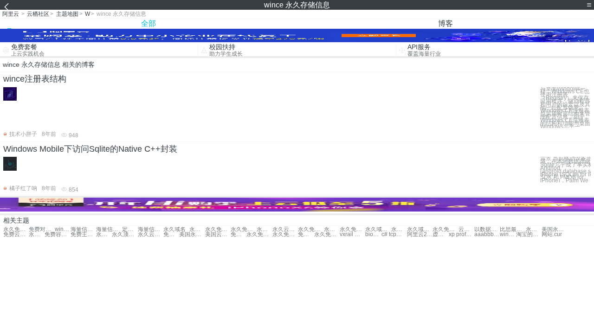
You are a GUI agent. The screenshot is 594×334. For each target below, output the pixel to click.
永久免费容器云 (399, 229)
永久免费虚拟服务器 (285, 234)
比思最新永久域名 (512, 229)
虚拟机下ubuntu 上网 (440, 234)
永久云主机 (285, 229)
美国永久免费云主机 (192, 234)
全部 (148, 23)
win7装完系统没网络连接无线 (508, 234)
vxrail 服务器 (352, 234)
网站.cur (552, 234)
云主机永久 (466, 229)
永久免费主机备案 (352, 229)
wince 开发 (63, 229)
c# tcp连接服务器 (394, 234)
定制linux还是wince (130, 229)
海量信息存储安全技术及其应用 (150, 229)
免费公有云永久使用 (306, 234)
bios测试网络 (373, 234)
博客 (445, 23)
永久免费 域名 (218, 229)
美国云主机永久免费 (218, 234)
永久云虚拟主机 (150, 234)
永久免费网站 (243, 229)
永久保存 (197, 229)
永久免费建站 (264, 229)
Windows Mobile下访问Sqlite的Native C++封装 (90, 149)
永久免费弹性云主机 (327, 234)
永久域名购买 (420, 229)
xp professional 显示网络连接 (461, 234)
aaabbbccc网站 (487, 234)
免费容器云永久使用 (57, 234)
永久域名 (174, 229)
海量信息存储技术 (109, 229)
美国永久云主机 (554, 229)
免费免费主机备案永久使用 (238, 234)
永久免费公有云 (104, 234)
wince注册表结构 (34, 79)
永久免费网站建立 (310, 229)
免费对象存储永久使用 (41, 229)
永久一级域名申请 (534, 229)
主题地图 (67, 14)
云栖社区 (38, 14)
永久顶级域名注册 (124, 234)
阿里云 (10, 14)
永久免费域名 (445, 229)
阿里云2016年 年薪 (420, 234)
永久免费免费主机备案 (37, 234)
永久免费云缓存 (332, 229)
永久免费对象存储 (16, 229)
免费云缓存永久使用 (16, 234)
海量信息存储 (83, 229)
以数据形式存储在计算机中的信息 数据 (487, 229)
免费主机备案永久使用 (83, 234)
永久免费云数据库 (259, 234)
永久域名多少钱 (378, 229)
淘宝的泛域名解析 (529, 234)
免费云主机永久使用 (171, 234)
